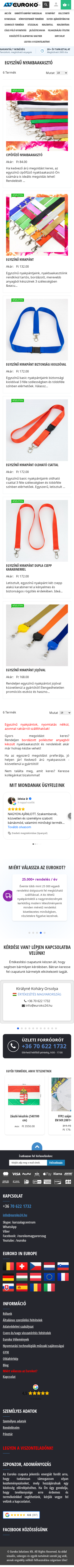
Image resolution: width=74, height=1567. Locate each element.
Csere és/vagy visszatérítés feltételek (27, 1333)
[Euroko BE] (8, 1266)
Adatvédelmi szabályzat (18, 1326)
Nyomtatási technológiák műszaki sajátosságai (33, 1345)
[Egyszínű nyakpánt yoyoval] (37, 635)
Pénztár (8, 1434)
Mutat (50, 73)
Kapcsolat (9, 1376)
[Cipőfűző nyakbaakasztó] (37, 120)
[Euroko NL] (49, 1266)
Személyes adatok (14, 1421)
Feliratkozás (56, 1162)
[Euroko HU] (22, 1277)
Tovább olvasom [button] (19, 827)
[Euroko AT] (35, 1277)
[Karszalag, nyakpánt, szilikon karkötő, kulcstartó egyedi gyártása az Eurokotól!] (20, 4)
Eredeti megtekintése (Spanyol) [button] (29, 833)
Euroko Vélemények (16, 1339)
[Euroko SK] (8, 1287)
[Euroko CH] (22, 1266)
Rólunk (7, 1313)
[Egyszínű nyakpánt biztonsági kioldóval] (37, 330)
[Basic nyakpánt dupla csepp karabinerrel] (37, 531)
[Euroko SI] (63, 1266)
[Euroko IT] (49, 1287)
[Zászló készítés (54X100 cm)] (25, 1094)
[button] (3, 816)
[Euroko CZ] (35, 1266)
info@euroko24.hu (39, 1005)
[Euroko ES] (22, 1287)
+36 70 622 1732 (38, 1001)
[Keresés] (46, 5)
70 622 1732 (17, 1206)
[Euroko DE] (8, 1277)
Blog (6, 1365)
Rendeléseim (11, 1427)
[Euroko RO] (35, 1287)
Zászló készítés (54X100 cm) (24, 1118)
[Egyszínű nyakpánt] (37, 225)
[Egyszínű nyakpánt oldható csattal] (37, 430)
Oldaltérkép (10, 1358)
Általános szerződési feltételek (22, 1320)
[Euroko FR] (63, 1277)
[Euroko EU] (49, 1277)
